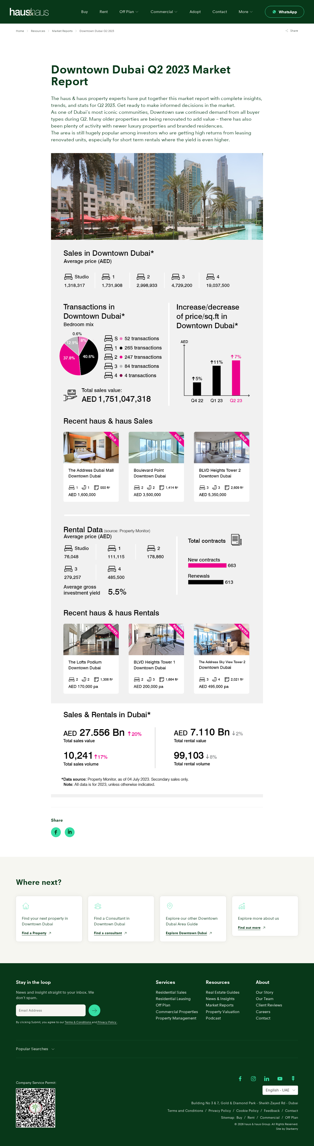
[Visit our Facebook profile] (240, 1079)
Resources (218, 982)
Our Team (265, 998)
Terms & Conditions (78, 1022)
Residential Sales (171, 992)
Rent (104, 11)
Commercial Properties (177, 1011)
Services (165, 982)
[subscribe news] (94, 1010)
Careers (263, 1011)
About (262, 982)
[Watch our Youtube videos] (280, 1079)
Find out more (249, 927)
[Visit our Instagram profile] (253, 1079)
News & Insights (220, 998)
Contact (219, 11)
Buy (84, 11)
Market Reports (220, 1005)
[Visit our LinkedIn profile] (267, 1079)
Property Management (176, 1018)
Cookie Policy (247, 1110)
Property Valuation (222, 1011)
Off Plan (163, 1005)
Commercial (270, 1117)
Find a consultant (108, 933)
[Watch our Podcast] (293, 1079)
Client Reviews (269, 1005)
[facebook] (56, 832)
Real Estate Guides (222, 992)
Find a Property (34, 933)
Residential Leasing (173, 998)
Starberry (292, 1129)
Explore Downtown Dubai (186, 933)
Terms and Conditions (185, 1110)
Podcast (213, 1018)
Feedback (272, 1110)
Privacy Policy (107, 1022)
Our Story (264, 992)
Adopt (195, 11)
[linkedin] (70, 832)
